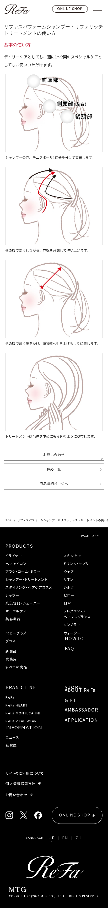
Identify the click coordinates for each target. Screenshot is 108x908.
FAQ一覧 (54, 469)
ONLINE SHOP (70, 9)
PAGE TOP (88, 536)
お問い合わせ (53, 454)
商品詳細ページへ (54, 483)
